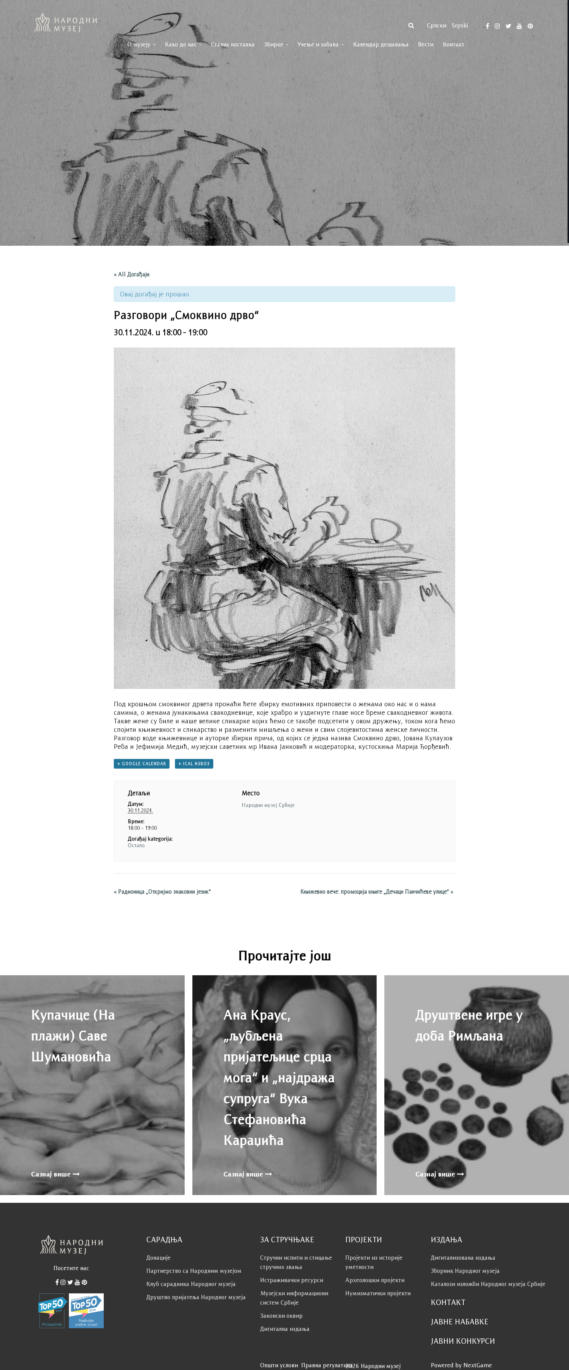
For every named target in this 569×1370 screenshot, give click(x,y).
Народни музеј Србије (268, 805)
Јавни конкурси (463, 1341)
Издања (446, 1239)
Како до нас (181, 44)
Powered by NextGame (461, 1365)
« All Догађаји (131, 274)
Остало (136, 845)
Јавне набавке (459, 1321)
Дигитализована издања (463, 1257)
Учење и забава (318, 44)
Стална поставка (233, 44)
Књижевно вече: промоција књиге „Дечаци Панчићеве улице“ (376, 891)
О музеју (139, 44)
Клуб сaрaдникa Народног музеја (191, 1284)
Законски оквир (281, 1315)
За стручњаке (287, 1239)
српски (436, 25)
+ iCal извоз (194, 763)
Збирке (273, 44)
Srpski (459, 25)
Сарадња (164, 1239)
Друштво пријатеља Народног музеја (196, 1297)
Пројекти (363, 1239)
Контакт (453, 44)
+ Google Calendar (141, 763)
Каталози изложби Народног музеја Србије (488, 1284)
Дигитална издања (285, 1328)
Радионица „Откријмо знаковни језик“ (162, 891)
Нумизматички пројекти (378, 1293)
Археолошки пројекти (374, 1280)
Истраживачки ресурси (291, 1280)
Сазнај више (52, 1174)
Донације (158, 1257)
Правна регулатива (327, 1365)
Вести (426, 44)
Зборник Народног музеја (465, 1270)
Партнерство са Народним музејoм (194, 1270)
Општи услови (279, 1365)
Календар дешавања (381, 44)
